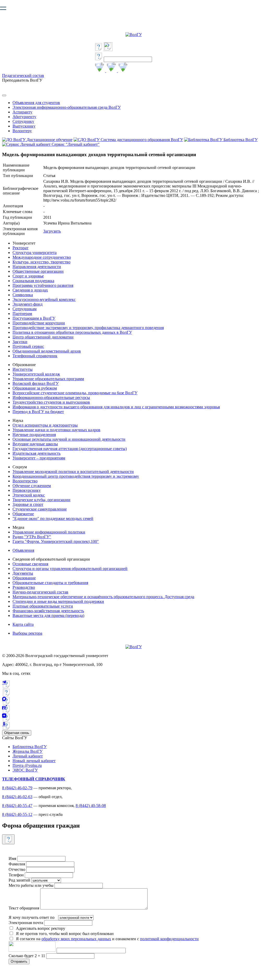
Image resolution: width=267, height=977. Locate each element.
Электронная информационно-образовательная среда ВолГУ (67, 107)
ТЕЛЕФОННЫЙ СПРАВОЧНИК (33, 779)
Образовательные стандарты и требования (50, 582)
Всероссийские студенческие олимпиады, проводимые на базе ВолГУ (75, 393)
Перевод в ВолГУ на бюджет (38, 411)
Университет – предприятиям (39, 458)
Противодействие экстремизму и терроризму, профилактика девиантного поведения (88, 327)
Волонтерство (25, 481)
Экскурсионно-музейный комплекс (44, 299)
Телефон (16, 875)
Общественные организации (38, 271)
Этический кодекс (29, 495)
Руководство (24, 587)
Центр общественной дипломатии (43, 337)
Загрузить (52, 231)
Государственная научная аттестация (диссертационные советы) (70, 448)
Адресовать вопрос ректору (39, 928)
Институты (23, 369)
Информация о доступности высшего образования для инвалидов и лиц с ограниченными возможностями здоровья (116, 407)
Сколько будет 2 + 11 (27, 956)
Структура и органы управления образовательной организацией (70, 568)
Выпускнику (24, 126)
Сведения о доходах (30, 290)
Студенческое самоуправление (40, 509)
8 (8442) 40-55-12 (17, 814)
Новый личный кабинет (34, 760)
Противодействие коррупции (39, 323)
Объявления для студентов (36, 102)
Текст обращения (24, 908)
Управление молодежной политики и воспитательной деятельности (73, 471)
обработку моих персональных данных (76, 939)
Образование (24, 578)
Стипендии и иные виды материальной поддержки (58, 601)
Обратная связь (16, 733)
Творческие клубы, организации (41, 499)
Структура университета (35, 252)
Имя (12, 858)
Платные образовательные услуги (43, 606)
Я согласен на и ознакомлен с (107, 939)
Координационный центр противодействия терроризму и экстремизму (76, 476)
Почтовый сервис (28, 346)
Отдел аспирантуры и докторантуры (45, 425)
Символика (23, 295)
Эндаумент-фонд (28, 304)
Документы (23, 573)
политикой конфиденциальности (169, 939)
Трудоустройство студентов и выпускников (51, 402)
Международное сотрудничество (42, 257)
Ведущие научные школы (35, 444)
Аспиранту (22, 112)
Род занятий (19, 880)
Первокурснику (27, 490)
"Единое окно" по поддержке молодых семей (53, 518)
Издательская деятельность (36, 453)
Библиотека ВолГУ (30, 746)
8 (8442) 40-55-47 (17, 805)
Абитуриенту (24, 116)
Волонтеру (22, 131)
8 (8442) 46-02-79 (17, 788)
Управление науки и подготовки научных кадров (56, 430)
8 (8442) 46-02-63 (17, 796)
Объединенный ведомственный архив (47, 351)
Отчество (17, 869)
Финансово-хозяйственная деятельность (48, 611)
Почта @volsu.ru (27, 765)
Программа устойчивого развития (43, 285)
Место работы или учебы (31, 885)
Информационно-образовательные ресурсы (51, 397)
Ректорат (20, 248)
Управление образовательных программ (48, 379)
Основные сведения (30, 564)
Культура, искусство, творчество (41, 262)
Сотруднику (23, 121)
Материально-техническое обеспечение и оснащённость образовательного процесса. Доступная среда (103, 596)
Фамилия (17, 864)
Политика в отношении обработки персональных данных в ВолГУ (72, 332)
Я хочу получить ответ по (31, 917)
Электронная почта (26, 922)
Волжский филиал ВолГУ (36, 383)
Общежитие (23, 514)
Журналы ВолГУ (28, 751)
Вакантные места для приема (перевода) (48, 615)
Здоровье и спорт (28, 504)
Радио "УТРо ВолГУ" (32, 537)
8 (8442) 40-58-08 (91, 805)
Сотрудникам (25, 309)
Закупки (20, 341)
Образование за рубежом (35, 388)
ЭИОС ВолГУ (25, 770)
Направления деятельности (37, 266)
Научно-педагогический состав (40, 592)
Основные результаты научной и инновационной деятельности (69, 439)
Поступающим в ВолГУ (34, 318)
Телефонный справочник (35, 356)
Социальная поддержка (33, 280)
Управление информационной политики (49, 532)
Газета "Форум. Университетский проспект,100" (56, 541)
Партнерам (22, 313)
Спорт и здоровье (28, 276)
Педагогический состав (23, 75)
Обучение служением (32, 485)
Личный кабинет (28, 756)
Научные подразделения (34, 434)
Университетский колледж (36, 374)
